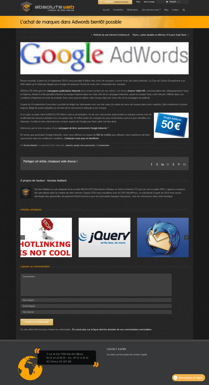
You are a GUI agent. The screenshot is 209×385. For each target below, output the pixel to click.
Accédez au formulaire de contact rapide (127, 354)
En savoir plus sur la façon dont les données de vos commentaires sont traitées (111, 329)
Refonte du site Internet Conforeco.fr (111, 34)
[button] (184, 9)
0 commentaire (103, 145)
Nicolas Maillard (30, 145)
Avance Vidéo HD (136, 90)
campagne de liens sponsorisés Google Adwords (82, 128)
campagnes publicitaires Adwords (63, 90)
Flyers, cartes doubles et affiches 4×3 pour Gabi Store (159, 34)
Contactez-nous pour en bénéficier (81, 138)
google (77, 145)
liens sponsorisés (87, 145)
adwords (69, 145)
